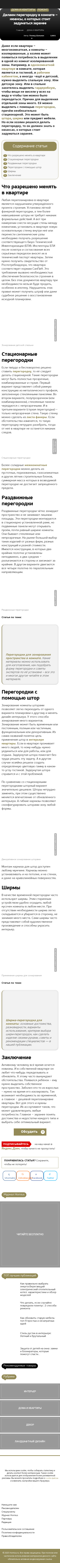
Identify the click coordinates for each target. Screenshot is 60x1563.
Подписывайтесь (16, 1144)
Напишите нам (9, 1505)
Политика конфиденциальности (18, 1533)
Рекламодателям (10, 1508)
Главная (19, 30)
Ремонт (43, 9)
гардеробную (45, 88)
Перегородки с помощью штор (22, 167)
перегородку (22, 371)
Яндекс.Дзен (11, 1148)
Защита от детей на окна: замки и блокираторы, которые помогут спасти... (39, 1351)
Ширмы (10, 171)
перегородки (45, 107)
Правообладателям (12, 1536)
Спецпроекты (8, 1512)
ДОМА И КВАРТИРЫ (23, 9)
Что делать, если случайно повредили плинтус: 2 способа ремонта (38, 1306)
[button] (55, 4)
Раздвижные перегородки (20, 163)
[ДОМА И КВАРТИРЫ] (30, 1408)
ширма (18, 118)
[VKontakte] (30, 1486)
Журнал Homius (10, 1515)
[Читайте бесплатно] (30, 1234)
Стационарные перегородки (21, 159)
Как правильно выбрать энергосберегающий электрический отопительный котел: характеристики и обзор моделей (38, 1290)
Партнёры (7, 1519)
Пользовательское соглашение (18, 1529)
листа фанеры (37, 417)
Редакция (6, 1522)
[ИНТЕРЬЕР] (30, 1391)
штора (6, 118)
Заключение (12, 175)
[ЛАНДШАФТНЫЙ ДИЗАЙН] (30, 1441)
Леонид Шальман (36, 36)
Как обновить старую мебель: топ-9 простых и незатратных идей (37, 1321)
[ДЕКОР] (30, 1425)
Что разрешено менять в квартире (24, 155)
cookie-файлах (52, 1478)
